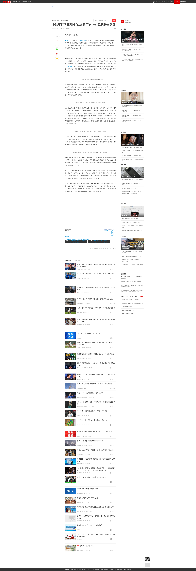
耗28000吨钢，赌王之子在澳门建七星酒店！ (132, 179)
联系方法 (92, 569)
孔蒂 (66, 40)
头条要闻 (123, 90)
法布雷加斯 (82, 40)
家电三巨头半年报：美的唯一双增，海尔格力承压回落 (95, 450)
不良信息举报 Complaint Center (115, 569)
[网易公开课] (158, 1)
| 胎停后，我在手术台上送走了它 (131, 281)
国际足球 (63, 20)
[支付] (168, 1)
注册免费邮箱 (183, 1)
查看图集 (106, 230)
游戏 (122, 296)
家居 (127, 296)
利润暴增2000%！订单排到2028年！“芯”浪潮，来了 (94, 432)
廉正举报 (124, 569)
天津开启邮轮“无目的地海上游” (87, 489)
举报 (115, 28)
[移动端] (154, 1)
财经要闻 (123, 165)
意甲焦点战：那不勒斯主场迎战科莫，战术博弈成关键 (95, 273)
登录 (177, 1)
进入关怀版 (30, 1)
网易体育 (58, 20)
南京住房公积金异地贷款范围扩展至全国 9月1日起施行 (95, 507)
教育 (131, 296)
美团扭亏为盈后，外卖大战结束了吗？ (131, 222)
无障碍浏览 (24, 1)
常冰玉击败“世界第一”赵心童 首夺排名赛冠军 (92, 477)
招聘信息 (97, 569)
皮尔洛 (70, 66)
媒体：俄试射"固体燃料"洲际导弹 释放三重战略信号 (94, 384)
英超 (67, 20)
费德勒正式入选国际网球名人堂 (87, 498)
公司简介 (88, 569)
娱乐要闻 (123, 132)
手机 (136, 296)
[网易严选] (164, 1)
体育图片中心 (107, 229)
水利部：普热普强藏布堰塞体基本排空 (90, 441)
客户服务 (101, 569)
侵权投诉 (129, 569)
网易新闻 (127, 20)
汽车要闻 (123, 236)
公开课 (141, 296)
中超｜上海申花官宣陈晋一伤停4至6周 (90, 393)
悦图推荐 (67, 236)
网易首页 (15, 1)
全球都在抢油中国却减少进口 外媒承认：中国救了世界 (95, 354)
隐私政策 (106, 569)
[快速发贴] (57, 36)
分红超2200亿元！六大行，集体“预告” (90, 525)
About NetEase (82, 569)
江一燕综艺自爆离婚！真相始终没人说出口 (132, 155)
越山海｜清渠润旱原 (87, 546)
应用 (19, 1)
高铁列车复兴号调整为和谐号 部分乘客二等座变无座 (95, 299)
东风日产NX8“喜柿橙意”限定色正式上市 (131, 256)
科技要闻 (123, 204)
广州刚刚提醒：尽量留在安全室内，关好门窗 (92, 420)
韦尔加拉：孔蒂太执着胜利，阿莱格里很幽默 (92, 411)
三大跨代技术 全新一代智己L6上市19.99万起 (132, 264)
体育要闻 (123, 29)
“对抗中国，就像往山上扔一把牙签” (89, 333)
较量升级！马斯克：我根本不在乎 (130, 218)
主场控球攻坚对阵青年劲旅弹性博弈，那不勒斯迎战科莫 (96, 308)
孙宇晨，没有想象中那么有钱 (129, 188)
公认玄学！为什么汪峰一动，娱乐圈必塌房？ (132, 147)
